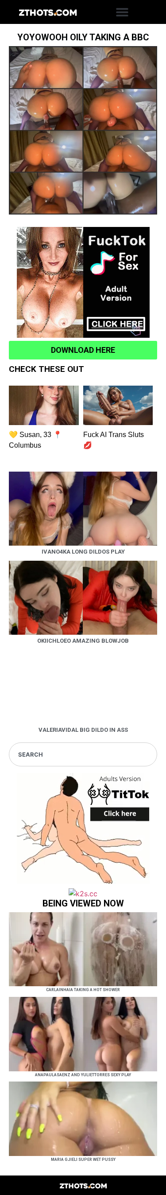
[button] (122, 12)
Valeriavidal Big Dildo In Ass (83, 729)
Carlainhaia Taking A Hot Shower (83, 990)
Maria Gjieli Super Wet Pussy (83, 1159)
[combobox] (83, 754)
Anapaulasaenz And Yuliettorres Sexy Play (83, 1075)
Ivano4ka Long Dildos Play (83, 551)
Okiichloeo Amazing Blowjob (83, 640)
